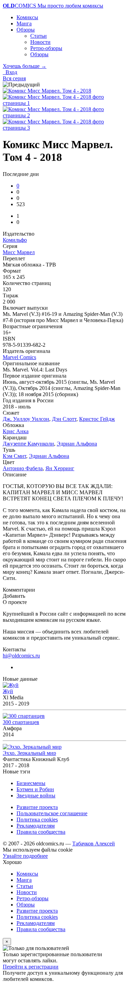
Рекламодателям (36, 826)
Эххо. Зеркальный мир (29, 753)
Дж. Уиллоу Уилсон (26, 419)
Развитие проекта (37, 807)
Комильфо (15, 240)
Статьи (38, 36)
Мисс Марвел (19, 252)
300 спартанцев (21, 722)
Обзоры (26, 30)
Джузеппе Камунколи (28, 444)
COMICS (53, 6)
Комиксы (27, 17)
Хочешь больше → (24, 66)
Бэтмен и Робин (35, 789)
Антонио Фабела (23, 468)
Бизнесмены (31, 783)
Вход (10, 72)
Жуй (8, 691)
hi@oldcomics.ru (21, 655)
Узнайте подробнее (25, 856)
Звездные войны (36, 795)
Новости (40, 42)
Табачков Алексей (93, 843)
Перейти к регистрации (30, 967)
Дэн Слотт (64, 419)
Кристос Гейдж (97, 419)
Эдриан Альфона (77, 444)
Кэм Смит (14, 456)
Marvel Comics (19, 357)
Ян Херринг (59, 468)
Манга (24, 23)
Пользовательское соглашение (52, 813)
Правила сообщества (41, 832)
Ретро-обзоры (46, 48)
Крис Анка (16, 431)
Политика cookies (37, 819)
